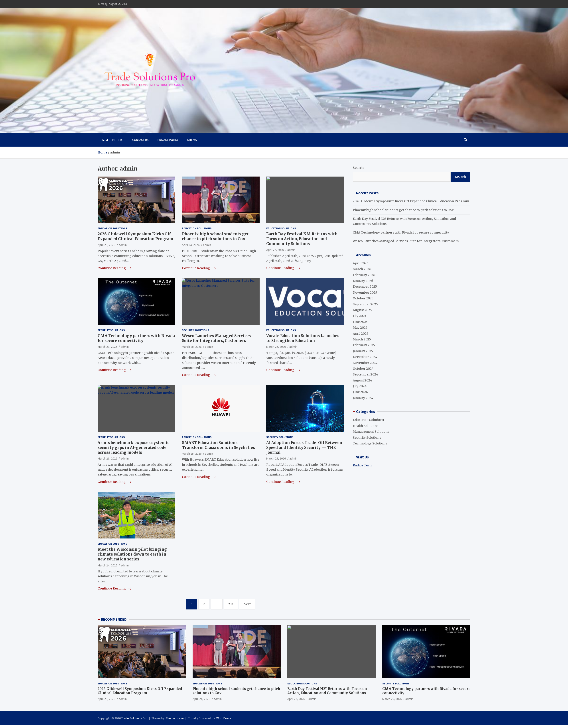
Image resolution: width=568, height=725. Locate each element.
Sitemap (193, 140)
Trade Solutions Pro (134, 718)
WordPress (223, 718)
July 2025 (359, 316)
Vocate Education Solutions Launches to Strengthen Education (302, 338)
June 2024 (360, 392)
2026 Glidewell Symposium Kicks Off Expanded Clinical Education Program (135, 236)
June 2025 (360, 322)
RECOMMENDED (113, 619)
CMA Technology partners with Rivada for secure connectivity (136, 338)
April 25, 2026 (106, 245)
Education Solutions (112, 228)
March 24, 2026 (107, 565)
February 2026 (364, 275)
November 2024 (365, 363)
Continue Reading (112, 268)
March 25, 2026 (191, 454)
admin (123, 245)
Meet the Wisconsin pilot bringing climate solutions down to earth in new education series (132, 554)
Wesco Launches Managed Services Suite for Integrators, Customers (216, 338)
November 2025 (365, 293)
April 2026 (361, 263)
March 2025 (362, 339)
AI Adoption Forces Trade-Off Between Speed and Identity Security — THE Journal (304, 447)
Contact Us (140, 140)
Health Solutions (365, 426)
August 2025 (362, 310)
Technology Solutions (370, 443)
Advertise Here (112, 140)
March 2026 (362, 269)
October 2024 (363, 369)
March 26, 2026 (276, 347)
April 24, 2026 (190, 245)
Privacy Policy (168, 140)
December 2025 (365, 287)
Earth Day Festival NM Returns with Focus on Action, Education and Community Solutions (301, 239)
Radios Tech (362, 465)
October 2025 (363, 298)
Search (358, 168)
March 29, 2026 (107, 347)
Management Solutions (371, 432)
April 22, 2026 (275, 250)
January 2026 (363, 281)
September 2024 (365, 374)
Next (247, 604)
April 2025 (360, 334)
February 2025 (364, 345)
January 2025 (363, 351)
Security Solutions (111, 330)
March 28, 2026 (191, 347)
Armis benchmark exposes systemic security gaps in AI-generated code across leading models (133, 447)
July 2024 (360, 386)
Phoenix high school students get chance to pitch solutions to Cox (215, 236)
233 (230, 604)
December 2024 (365, 357)
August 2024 (362, 380)
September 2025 (365, 304)
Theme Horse (175, 718)
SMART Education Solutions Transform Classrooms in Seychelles (218, 445)
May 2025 (360, 328)
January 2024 (363, 398)
